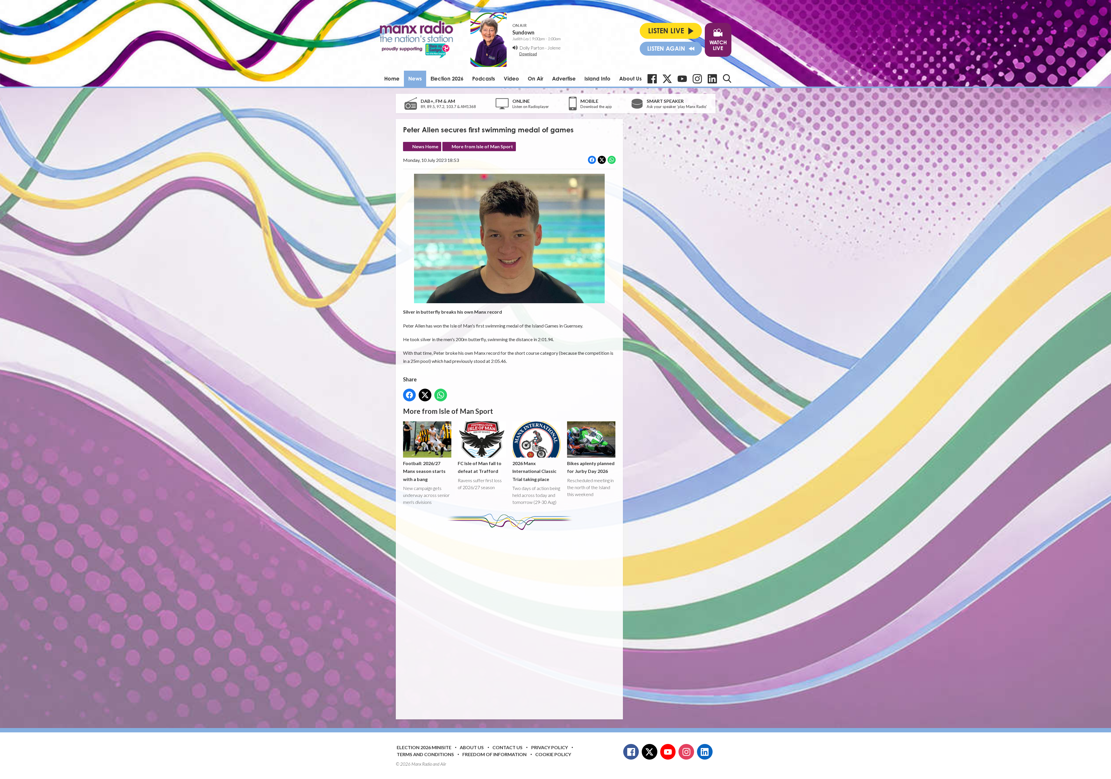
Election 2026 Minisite (424, 747)
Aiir (443, 764)
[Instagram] (697, 78)
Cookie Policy (553, 754)
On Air (535, 78)
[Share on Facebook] (592, 160)
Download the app (596, 106)
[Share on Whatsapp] (612, 160)
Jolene (554, 47)
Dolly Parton (531, 47)
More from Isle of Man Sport (482, 146)
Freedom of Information (494, 754)
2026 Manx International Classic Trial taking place (534, 471)
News (415, 78)
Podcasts (483, 78)
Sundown (523, 32)
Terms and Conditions (425, 754)
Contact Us (507, 747)
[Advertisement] (511, 620)
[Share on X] (602, 160)
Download (528, 54)
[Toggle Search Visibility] (727, 78)
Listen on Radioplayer (530, 106)
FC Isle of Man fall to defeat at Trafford (479, 467)
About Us (630, 78)
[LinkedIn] (712, 78)
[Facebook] (652, 78)
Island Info (597, 78)
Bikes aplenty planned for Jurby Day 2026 (591, 467)
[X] (667, 78)
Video (511, 78)
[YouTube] (682, 78)
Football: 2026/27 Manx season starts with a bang (424, 471)
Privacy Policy (549, 747)
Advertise (564, 78)
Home (392, 78)
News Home (425, 146)
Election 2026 (447, 78)
